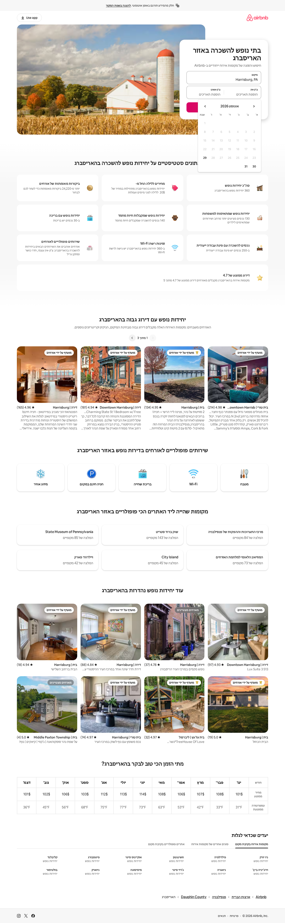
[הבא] (132, 338)
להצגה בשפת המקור (118, 5)
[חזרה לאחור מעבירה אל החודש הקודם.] (254, 106)
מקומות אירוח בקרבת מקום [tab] (251, 844)
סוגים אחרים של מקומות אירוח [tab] (209, 844)
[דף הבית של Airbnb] (257, 17)
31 (245, 166)
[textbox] (242, 94)
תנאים (222, 916)
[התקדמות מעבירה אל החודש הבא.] (205, 106)
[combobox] (224, 79)
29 (205, 158)
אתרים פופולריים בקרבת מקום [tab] (166, 844)
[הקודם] (152, 338)
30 (254, 166)
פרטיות (234, 916)
